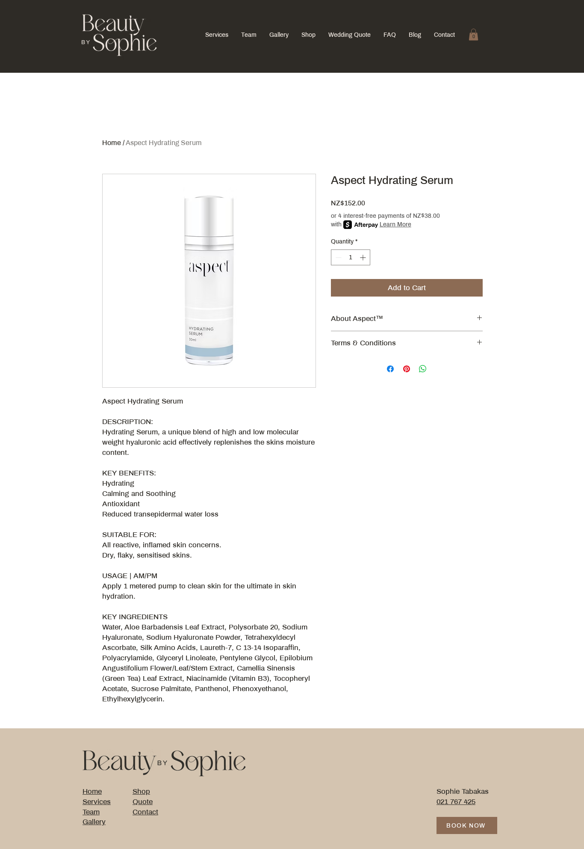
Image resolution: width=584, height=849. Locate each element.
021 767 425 (456, 802)
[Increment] (363, 257)
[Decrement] (337, 257)
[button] (473, 34)
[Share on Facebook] (390, 369)
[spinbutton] (350, 257)
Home (111, 142)
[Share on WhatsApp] (423, 369)
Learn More (395, 224)
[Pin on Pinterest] (406, 369)
